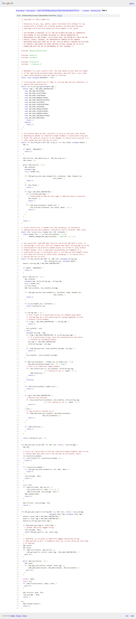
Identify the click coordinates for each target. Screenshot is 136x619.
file (59, 16)
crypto (86, 10)
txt (127, 616)
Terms (24, 616)
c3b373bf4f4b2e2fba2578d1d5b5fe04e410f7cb (58, 10)
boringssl (20, 10)
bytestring (96, 10)
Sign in (131, 3)
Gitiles (13, 616)
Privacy (18, 616)
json (132, 616)
